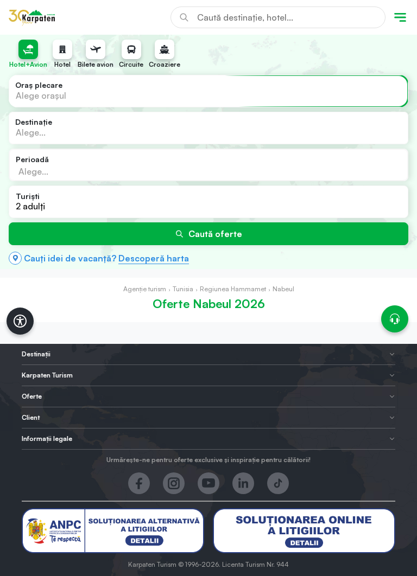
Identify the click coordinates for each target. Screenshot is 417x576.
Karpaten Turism (47, 375)
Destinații (36, 354)
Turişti (28, 196)
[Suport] (394, 318)
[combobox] (208, 91)
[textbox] (41, 95)
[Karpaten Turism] (32, 17)
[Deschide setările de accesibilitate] (20, 321)
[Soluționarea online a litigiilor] (304, 530)
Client (31, 417)
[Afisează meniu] (400, 17)
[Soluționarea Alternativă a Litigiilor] (113, 530)
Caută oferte (215, 233)
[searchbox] (70, 171)
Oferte (32, 396)
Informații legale (47, 438)
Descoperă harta (153, 258)
